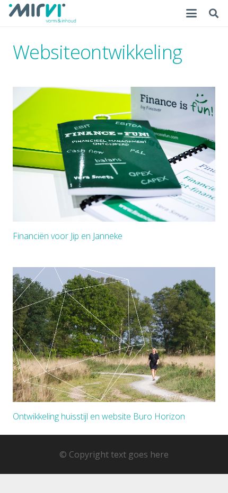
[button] (191, 13)
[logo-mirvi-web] (42, 13)
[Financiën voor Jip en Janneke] (114, 154)
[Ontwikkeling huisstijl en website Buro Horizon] (114, 334)
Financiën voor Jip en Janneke (67, 236)
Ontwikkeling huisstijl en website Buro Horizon (99, 416)
